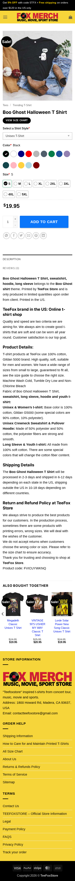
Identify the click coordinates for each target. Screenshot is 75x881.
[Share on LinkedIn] (43, 235)
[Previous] (3, 621)
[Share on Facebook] (13, 235)
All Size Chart (13, 751)
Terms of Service (15, 774)
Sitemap (9, 782)
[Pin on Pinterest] (36, 235)
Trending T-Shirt (22, 105)
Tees (5, 105)
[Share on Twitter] (21, 235)
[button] (5, 17)
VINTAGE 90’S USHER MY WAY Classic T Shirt (37, 628)
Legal (7, 821)
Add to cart (44, 222)
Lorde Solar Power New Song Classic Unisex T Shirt (61, 626)
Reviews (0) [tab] (11, 268)
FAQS (7, 837)
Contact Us (11, 806)
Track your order (15, 852)
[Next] (72, 621)
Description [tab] (12, 259)
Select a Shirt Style (16, 128)
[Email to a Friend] (28, 235)
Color (7, 145)
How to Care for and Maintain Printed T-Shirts (36, 744)
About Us (9, 759)
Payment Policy (14, 829)
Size (6, 174)
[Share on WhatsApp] (6, 235)
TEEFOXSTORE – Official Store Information (35, 814)
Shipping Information (18, 736)
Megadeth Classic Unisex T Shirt (13, 624)
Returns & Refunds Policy (21, 767)
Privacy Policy (13, 844)
